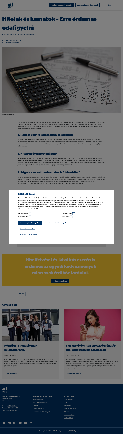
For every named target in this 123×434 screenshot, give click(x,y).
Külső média (66, 216)
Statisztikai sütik (67, 213)
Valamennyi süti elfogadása (30, 223)
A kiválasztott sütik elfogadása (56, 223)
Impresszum (22, 234)
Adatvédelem (32, 234)
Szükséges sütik (23, 213)
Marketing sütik (23, 216)
